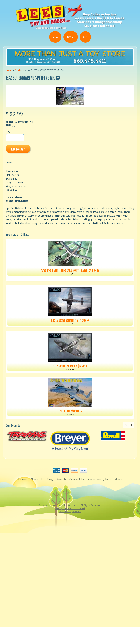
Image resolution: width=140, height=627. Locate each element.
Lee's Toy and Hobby (69, 505)
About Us (36, 479)
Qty (8, 132)
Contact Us (77, 479)
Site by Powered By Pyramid (70, 509)
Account (70, 37)
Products (19, 70)
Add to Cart (18, 149)
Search (61, 479)
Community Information (105, 479)
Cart (85, 37)
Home (9, 70)
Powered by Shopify (70, 512)
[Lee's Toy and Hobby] (70, 28)
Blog (50, 479)
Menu (55, 37)
